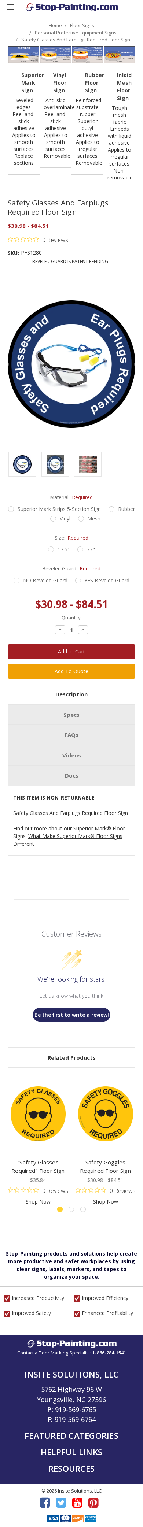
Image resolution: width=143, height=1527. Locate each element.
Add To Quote (71, 671)
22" (91, 549)
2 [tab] (71, 1209)
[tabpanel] (38, 1140)
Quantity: (72, 617)
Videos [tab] (71, 755)
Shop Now (38, 1201)
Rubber (126, 508)
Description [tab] (71, 694)
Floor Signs (82, 25)
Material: (71, 497)
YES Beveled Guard (106, 580)
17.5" (64, 549)
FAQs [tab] (71, 734)
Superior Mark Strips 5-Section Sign (59, 508)
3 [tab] (83, 1209)
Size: (72, 537)
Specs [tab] (71, 714)
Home (55, 25)
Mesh (93, 518)
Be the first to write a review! (71, 1014)
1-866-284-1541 (109, 1352)
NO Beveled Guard (45, 580)
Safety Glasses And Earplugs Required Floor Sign (75, 39)
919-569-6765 (75, 1409)
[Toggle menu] (10, 10)
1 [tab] (60, 1209)
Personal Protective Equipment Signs (76, 32)
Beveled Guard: (72, 568)
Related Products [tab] (72, 1057)
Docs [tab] (71, 775)
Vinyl (65, 518)
